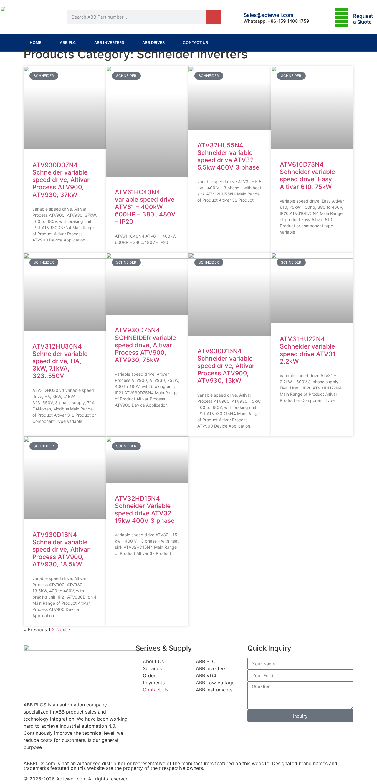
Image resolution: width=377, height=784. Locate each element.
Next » (63, 629)
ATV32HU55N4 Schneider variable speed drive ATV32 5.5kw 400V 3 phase (228, 156)
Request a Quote (363, 19)
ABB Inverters (109, 42)
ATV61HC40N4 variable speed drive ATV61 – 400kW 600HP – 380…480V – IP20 (145, 207)
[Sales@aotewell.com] (235, 17)
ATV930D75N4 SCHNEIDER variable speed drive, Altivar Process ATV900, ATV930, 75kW (145, 345)
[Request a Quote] (341, 18)
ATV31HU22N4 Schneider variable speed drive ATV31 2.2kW (307, 350)
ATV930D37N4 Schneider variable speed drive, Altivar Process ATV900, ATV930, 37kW (61, 179)
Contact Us (195, 42)
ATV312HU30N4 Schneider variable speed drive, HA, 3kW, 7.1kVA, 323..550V (59, 361)
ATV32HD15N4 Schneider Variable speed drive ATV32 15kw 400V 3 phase (144, 510)
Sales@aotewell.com (268, 15)
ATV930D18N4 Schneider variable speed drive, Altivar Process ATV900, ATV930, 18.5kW (61, 549)
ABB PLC (68, 42)
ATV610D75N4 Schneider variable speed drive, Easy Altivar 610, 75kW (307, 175)
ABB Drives (153, 42)
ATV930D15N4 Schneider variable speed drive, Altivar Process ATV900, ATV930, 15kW (225, 365)
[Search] (213, 17)
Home (36, 42)
